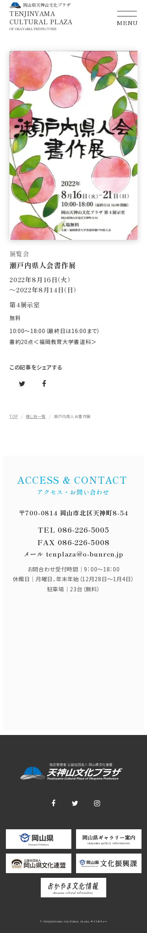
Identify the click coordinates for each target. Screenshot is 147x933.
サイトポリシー (98, 921)
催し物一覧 (36, 416)
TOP (13, 416)
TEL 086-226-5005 (73, 529)
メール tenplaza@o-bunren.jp (73, 553)
